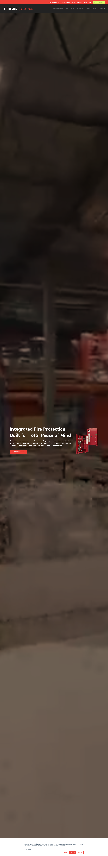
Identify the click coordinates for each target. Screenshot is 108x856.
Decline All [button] (80, 852)
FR (90, 2)
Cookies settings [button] (65, 852)
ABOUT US (100, 8)
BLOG (85, 2)
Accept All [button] (73, 852)
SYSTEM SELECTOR (77, 2)
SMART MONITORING (90, 8)
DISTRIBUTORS (66, 2)
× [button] (88, 841)
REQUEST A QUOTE (99, 2)
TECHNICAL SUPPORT (54, 2)
